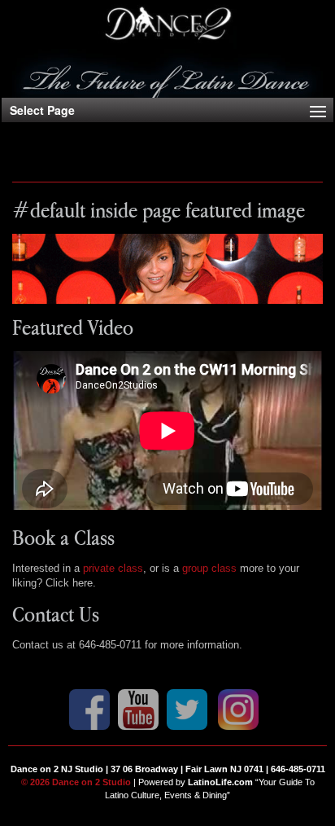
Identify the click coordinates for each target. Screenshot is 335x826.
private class (113, 568)
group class (209, 568)
